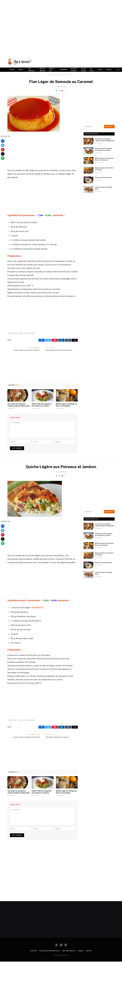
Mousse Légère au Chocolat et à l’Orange (104, 168)
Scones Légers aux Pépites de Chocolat (26, 737)
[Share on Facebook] (56, 90)
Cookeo (100, 69)
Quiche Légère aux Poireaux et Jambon (26, 350)
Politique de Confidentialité (49, 950)
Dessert (109, 69)
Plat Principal (31, 69)
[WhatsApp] (2, 158)
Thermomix (63, 69)
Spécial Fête (51, 69)
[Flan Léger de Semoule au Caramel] (33, 131)
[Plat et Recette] (19, 61)
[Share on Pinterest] (62, 90)
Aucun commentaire (61, 86)
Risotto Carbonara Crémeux (103, 177)
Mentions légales (68, 950)
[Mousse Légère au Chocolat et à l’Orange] (88, 170)
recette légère (12, 333)
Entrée (20, 69)
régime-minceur (29, 333)
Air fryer (92, 69)
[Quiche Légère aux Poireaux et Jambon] (34, 516)
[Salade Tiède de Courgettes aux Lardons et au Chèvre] (42, 395)
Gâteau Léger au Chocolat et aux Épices (59, 350)
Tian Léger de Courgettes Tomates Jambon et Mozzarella (18, 405)
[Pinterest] (2, 149)
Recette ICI (37, 607)
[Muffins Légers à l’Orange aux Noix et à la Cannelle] (67, 395)
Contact (89, 950)
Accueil (12, 69)
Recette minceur (42, 69)
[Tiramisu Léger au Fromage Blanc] (88, 189)
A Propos (33, 950)
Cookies (81, 950)
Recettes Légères (74, 69)
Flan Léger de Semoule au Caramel (57, 737)
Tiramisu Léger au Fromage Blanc (103, 188)
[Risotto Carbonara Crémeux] (88, 179)
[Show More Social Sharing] (65, 90)
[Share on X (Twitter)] (59, 90)
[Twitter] (2, 145)
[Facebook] (2, 141)
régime (21, 333)
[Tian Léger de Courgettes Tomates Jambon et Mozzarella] (18, 395)
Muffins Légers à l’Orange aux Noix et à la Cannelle (66, 405)
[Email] (2, 154)
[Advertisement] (53, 12)
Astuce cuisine (83, 69)
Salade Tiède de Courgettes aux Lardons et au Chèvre (42, 405)
